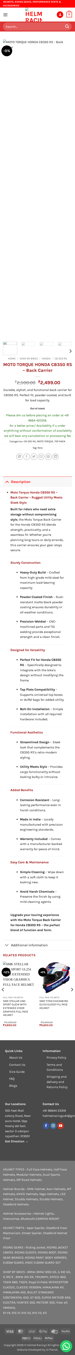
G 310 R (8, 1277)
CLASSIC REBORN (28, 1287)
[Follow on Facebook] (46, 1125)
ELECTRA (9, 1302)
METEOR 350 (45, 1302)
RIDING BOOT (47, 1252)
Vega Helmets (49, 1194)
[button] (5, 15)
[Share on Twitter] (34, 456)
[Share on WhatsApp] (19, 456)
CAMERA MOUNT (47, 1219)
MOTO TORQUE (45, 441)
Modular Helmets (28, 1174)
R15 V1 (16, 1313)
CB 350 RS (61, 358)
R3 (45, 1313)
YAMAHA (9, 1308)
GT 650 (35, 1297)
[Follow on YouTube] (60, 1125)
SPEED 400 (58, 1277)
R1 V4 (6, 1313)
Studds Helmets (26, 1199)
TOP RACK (59, 441)
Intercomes (11, 1219)
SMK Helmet (36, 1189)
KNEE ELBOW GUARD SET (43, 1262)
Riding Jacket (35, 1247)
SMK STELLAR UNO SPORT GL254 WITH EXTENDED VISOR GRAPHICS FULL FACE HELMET (15, 1008)
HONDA (46, 358)
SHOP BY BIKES (29, 358)
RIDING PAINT (34, 1257)
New (40, 447)
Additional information (29, 945)
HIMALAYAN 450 (14, 1292)
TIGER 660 (10, 1282)
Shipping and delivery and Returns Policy (57, 1082)
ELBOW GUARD (13, 1262)
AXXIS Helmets (27, 1194)
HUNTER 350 (26, 1302)
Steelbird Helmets (16, 1204)
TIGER (23, 1282)
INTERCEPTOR (58, 1282)
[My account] (60, 14)
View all (61, 1302)
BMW (31, 1272)
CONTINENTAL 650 (16, 1297)
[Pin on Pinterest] (48, 456)
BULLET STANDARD (40, 1292)
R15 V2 (26, 1313)
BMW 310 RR (25, 1277)
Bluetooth (28, 1219)
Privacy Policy (56, 1057)
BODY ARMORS (56, 1257)
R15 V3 (36, 1313)
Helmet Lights (44, 1213)
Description (20, 482)
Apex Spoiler (36, 1228)
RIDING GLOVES (25, 1252)
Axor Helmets (56, 1189)
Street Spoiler (32, 1233)
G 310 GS (64, 1272)
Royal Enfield (38, 1282)
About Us (15, 1057)
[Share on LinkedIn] (55, 456)
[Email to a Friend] (41, 456)
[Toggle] (7, 481)
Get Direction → (16, 1141)
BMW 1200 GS (46, 1272)
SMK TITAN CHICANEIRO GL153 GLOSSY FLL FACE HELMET (53, 1005)
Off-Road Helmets (29, 1180)
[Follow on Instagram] (53, 1125)
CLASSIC (9, 1287)
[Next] (65, 189)
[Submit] (67, 27)
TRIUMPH (41, 1277)
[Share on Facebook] (26, 456)
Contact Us (17, 1065)
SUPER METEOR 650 (56, 1297)
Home (12, 358)
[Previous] (9, 189)
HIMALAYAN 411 (53, 1287)
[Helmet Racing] (34, 15)
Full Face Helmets (39, 1169)
